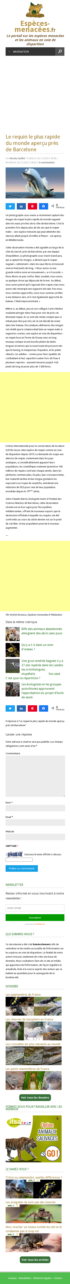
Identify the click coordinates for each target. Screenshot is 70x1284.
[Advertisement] (35, 93)
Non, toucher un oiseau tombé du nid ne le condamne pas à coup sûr (34, 1229)
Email (8, 817)
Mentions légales (42, 1278)
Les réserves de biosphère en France (29, 1019)
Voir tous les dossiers (35, 1097)
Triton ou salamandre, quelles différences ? (34, 1177)
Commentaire (13, 753)
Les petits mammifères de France (27, 1069)
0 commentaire (47, 162)
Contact (58, 1278)
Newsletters (25, 1278)
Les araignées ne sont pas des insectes (31, 1202)
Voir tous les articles (35, 1259)
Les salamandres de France (23, 994)
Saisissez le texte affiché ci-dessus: (42, 854)
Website (10, 831)
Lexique (12, 1278)
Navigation (21, 51)
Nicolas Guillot (17, 158)
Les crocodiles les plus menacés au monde (33, 1044)
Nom (8, 802)
